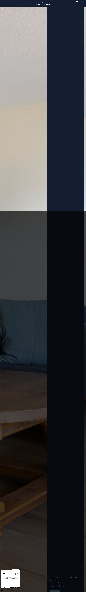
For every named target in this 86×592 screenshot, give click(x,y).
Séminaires (43, 4)
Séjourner (38, 4)
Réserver (75, 1)
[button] (12, 299)
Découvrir (48, 4)
